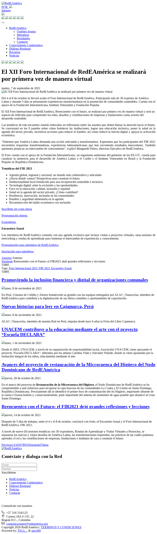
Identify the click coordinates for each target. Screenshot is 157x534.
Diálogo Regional (20, 48)
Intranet (6, 10)
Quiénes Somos (26, 31)
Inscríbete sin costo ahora (17, 209)
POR (5, 7)
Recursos (14, 52)
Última (44, 444)
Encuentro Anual (61, 268)
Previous (7, 444)
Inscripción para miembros (18, 251)
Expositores (9, 222)
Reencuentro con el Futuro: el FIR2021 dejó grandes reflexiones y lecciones (76, 406)
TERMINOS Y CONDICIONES (61, 527)
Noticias (14, 55)
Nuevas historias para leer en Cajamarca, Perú (48, 306)
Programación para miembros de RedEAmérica (30, 245)
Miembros (23, 35)
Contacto (22, 41)
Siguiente (7, 261)
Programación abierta (15, 215)
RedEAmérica (17, 28)
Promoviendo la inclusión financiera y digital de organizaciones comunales (75, 279)
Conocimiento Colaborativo (26, 45)
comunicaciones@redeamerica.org (27, 523)
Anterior (7, 258)
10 (27, 444)
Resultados (23, 38)
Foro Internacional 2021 (24, 268)
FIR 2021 (45, 268)
